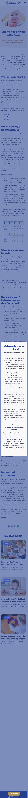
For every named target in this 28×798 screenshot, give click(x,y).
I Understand (14, 793)
